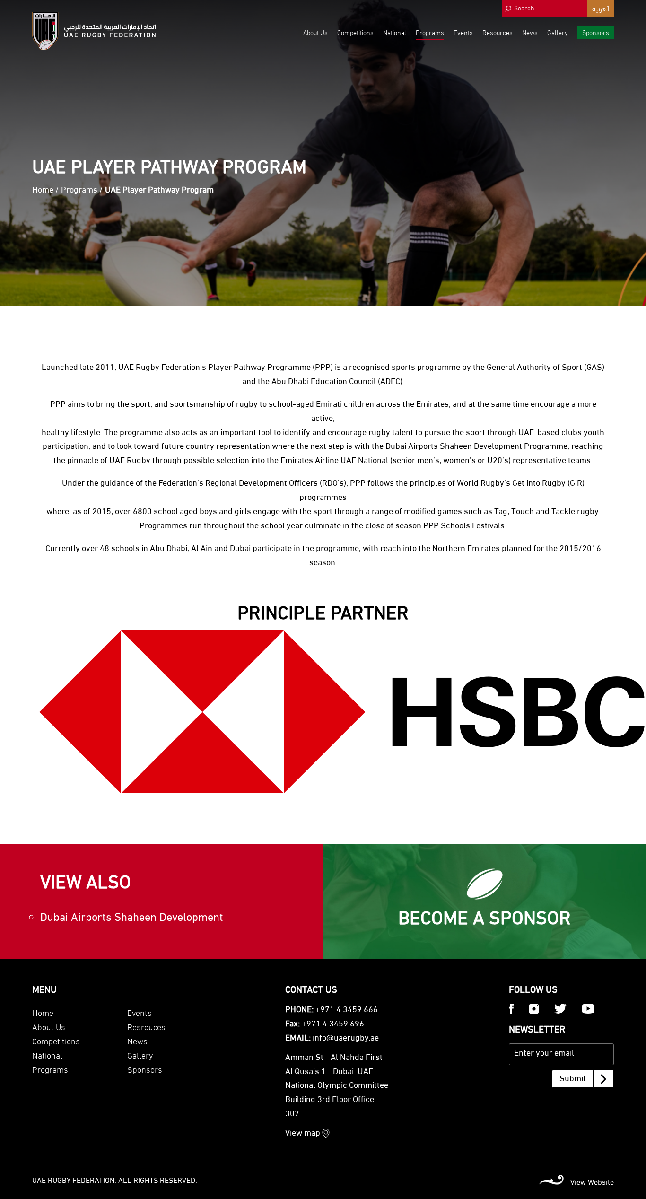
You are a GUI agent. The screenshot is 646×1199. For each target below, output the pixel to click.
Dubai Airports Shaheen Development (131, 918)
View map (302, 1133)
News (530, 32)
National (394, 32)
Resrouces (146, 1026)
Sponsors (595, 32)
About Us (315, 32)
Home (42, 190)
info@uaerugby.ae (346, 1038)
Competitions (355, 32)
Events (463, 32)
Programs (430, 32)
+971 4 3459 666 (346, 1010)
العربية (600, 7)
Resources (497, 32)
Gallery (557, 32)
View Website (592, 1183)
